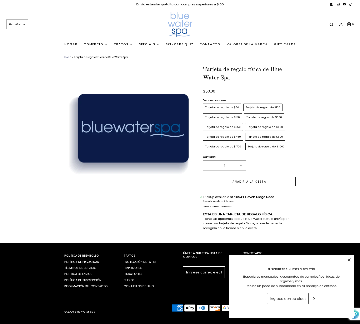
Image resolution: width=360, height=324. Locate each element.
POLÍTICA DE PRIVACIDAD (81, 262)
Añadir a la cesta (249, 181)
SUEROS (129, 280)
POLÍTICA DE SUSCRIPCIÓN (82, 280)
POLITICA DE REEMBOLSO (81, 256)
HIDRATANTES (133, 274)
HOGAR (71, 44)
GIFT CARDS (285, 44)
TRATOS (129, 256)
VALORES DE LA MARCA (247, 44)
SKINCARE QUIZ (179, 44)
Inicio (67, 57)
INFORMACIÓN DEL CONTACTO (86, 286)
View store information (217, 206)
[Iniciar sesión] (340, 24)
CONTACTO (210, 44)
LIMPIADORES (133, 268)
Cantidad (209, 157)
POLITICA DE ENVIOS (78, 274)
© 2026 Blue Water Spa (79, 311)
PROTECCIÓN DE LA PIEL (140, 262)
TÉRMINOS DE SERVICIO (80, 268)
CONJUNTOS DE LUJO (139, 286)
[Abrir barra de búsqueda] (331, 24)
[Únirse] (314, 298)
